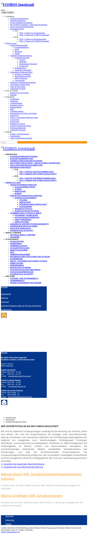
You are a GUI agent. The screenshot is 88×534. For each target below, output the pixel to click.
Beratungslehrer (16, 107)
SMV (12, 109)
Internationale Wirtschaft (28, 64)
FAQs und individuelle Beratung (22, 27)
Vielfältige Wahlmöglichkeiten (21, 56)
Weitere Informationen (9, 532)
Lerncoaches (14, 120)
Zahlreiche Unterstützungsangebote (23, 82)
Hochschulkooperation (23, 76)
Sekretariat (14, 101)
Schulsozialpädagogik (18, 128)
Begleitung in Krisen (17, 124)
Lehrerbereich (15, 136)
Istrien (17, 49)
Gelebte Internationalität (18, 45)
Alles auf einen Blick (17, 87)
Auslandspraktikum (22, 47)
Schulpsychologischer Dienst (20, 126)
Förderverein (14, 122)
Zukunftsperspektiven (18, 21)
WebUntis (4, 298)
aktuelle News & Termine (19, 93)
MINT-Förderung (21, 78)
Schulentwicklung (16, 105)
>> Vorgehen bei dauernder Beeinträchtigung (22, 464)
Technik (22, 60)
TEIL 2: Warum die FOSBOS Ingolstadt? (34, 35)
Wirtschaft (23, 62)
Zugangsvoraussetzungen (19, 18)
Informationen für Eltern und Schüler (23, 113)
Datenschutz (10, 520)
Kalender (13, 95)
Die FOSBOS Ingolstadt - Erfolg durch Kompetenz (28, 25)
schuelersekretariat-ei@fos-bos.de (20, 397)
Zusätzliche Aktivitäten (23, 70)
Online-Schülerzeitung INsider (21, 138)
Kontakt (8, 524)
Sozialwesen (23, 66)
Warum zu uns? (11, 43)
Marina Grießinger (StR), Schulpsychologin (32, 495)
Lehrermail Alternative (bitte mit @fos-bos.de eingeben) (21, 306)
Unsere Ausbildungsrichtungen (21, 23)
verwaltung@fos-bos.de (17, 386)
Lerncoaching (20, 80)
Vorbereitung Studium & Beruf (21, 72)
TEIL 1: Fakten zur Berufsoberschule (32, 39)
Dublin (17, 54)
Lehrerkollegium (16, 103)
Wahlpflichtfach (20, 68)
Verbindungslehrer (16, 111)
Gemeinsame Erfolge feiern (20, 85)
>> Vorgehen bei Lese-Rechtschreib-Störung (22, 467)
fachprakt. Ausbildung (23, 74)
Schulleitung (14, 99)
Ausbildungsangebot (22, 58)
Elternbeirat (14, 115)
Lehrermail (5, 302)
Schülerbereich (6, 310)
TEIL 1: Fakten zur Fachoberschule (32, 33)
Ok (19, 532)
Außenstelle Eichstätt (17, 89)
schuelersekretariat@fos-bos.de (19, 376)
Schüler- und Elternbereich (19, 134)
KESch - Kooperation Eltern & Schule (24, 118)
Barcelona (18, 51)
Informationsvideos (17, 29)
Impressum (9, 516)
